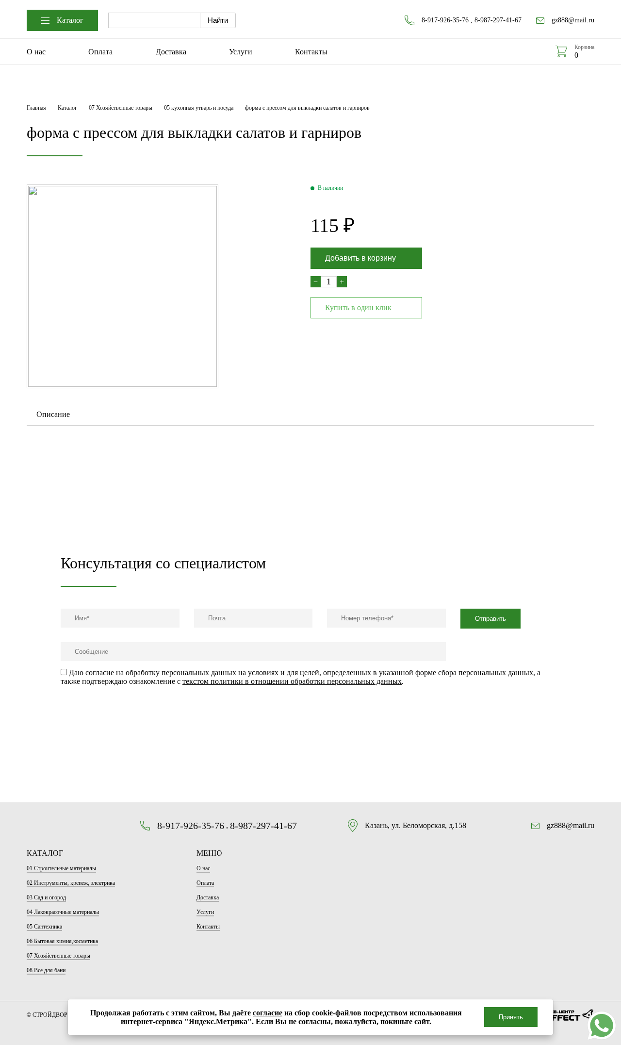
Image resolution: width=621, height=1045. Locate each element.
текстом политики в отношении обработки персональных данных (292, 681)
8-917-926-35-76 (445, 20)
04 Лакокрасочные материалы (63, 912)
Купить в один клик (358, 307)
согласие (267, 1013)
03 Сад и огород (46, 897)
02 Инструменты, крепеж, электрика (71, 882)
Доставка (171, 52)
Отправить (490, 618)
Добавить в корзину (360, 258)
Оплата (100, 52)
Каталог (70, 20)
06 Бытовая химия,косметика (62, 941)
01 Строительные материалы (61, 868)
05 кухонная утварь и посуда (198, 107)
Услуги (240, 52)
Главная (36, 107)
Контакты (311, 52)
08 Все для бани (46, 970)
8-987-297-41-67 (498, 20)
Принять (511, 1017)
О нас (36, 52)
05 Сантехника (44, 926)
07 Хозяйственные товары (120, 107)
